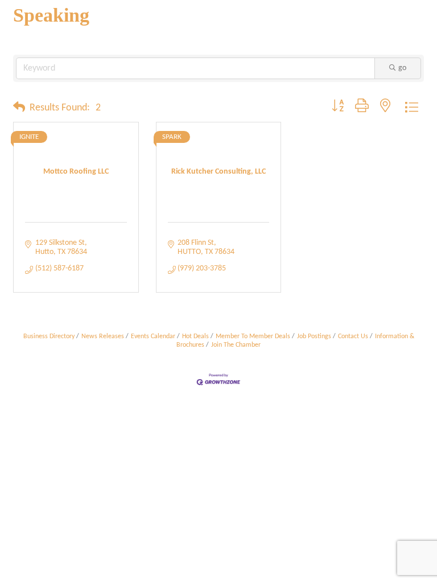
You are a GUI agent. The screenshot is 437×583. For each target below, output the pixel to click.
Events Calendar (153, 336)
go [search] (402, 68)
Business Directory (49, 336)
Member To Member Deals (253, 336)
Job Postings (314, 336)
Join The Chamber (236, 345)
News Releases (102, 336)
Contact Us (353, 336)
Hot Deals (195, 336)
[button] (19, 108)
